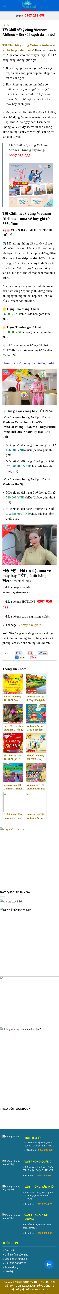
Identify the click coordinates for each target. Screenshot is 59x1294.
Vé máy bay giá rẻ (29, 625)
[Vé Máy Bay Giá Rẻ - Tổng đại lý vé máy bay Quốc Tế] (29, 5)
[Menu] (4, 6)
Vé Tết (5, 25)
